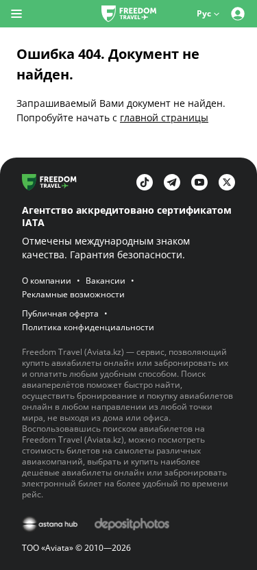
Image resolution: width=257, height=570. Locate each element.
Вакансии (105, 280)
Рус (204, 13)
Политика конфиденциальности (88, 327)
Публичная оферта (60, 313)
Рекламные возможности (73, 294)
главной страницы (164, 117)
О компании (46, 280)
